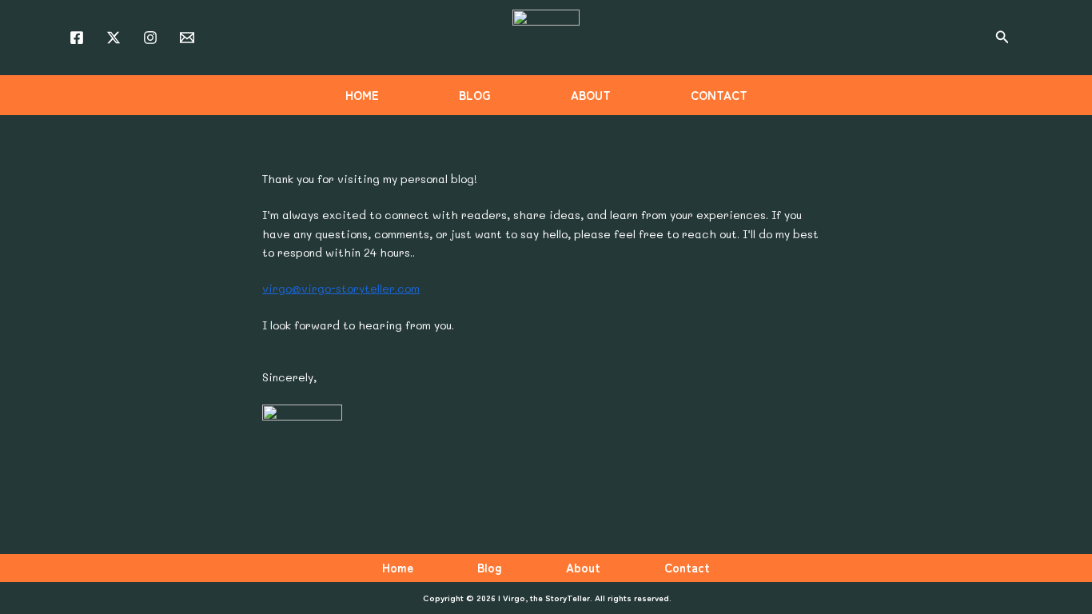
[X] (113, 37)
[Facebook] (76, 37)
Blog (489, 567)
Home (397, 567)
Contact (687, 567)
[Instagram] (150, 37)
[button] (1002, 37)
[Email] (187, 37)
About (583, 567)
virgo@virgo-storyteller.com (341, 288)
